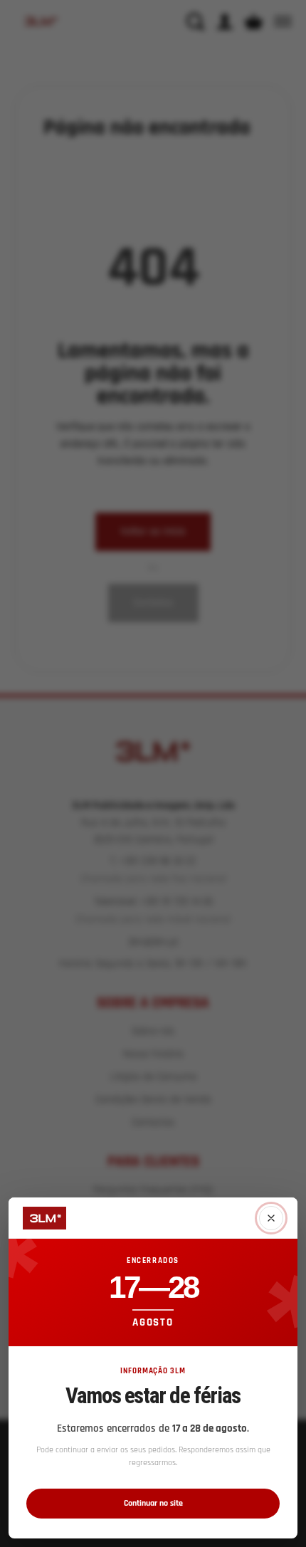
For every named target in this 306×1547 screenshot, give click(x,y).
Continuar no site (153, 1503)
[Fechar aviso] (271, 1218)
